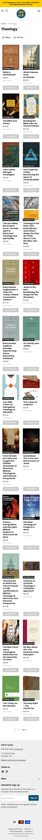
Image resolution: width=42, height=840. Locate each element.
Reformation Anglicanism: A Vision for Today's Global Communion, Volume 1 (10, 293)
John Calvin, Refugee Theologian (9, 172)
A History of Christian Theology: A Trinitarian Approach (29, 585)
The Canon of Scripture (30, 403)
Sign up (33, 798)
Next (24, 730)
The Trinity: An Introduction (10, 704)
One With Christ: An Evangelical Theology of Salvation (9, 407)
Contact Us (18, 749)
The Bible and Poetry (10, 122)
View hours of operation (16, 760)
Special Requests (16, 831)
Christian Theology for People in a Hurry (30, 526)
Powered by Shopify (21, 836)
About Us (28, 829)
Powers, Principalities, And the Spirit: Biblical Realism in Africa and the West (10, 529)
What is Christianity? (9, 73)
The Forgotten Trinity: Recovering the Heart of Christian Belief (31, 174)
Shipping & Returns (15, 829)
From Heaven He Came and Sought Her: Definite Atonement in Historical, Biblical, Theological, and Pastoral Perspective (10, 467)
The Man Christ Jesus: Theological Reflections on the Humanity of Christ (10, 653)
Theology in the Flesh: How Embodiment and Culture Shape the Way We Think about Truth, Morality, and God (31, 233)
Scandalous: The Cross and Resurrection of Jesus (31, 459)
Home (3, 24)
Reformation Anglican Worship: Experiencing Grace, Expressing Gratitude (9, 351)
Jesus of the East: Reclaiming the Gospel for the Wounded (31, 292)
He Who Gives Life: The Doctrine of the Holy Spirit (31, 651)
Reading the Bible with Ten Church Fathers (31, 123)
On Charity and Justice (31, 344)
